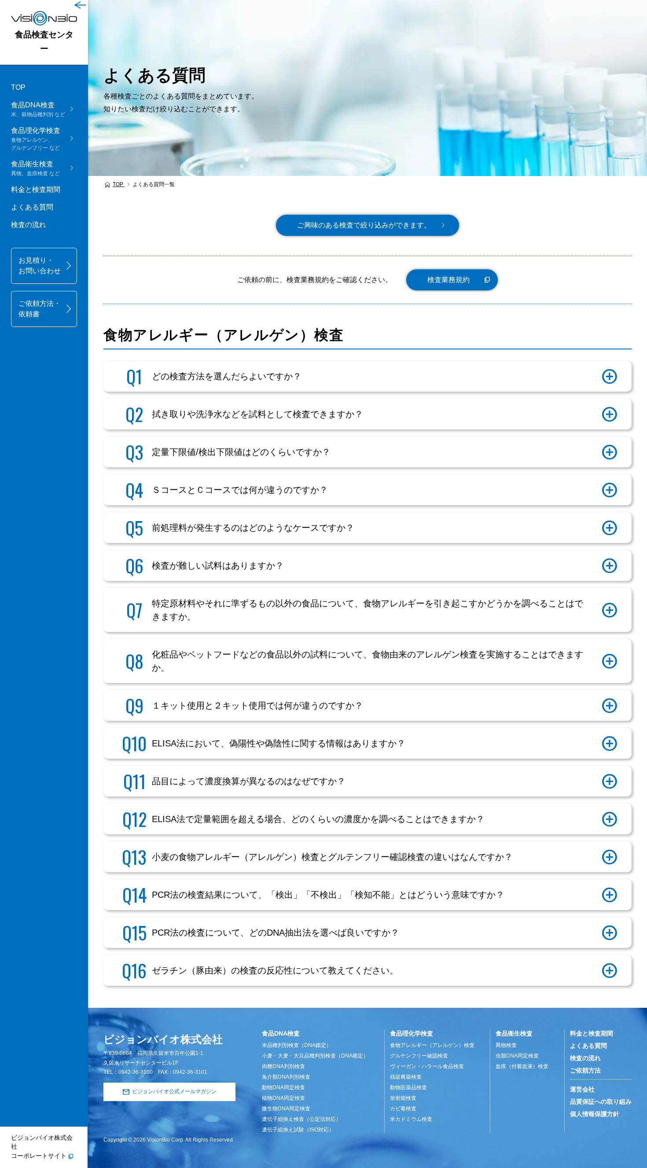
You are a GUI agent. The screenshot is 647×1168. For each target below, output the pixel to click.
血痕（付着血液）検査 (522, 1066)
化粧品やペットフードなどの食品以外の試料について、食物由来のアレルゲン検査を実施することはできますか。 (367, 661)
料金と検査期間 (35, 189)
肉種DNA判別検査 (283, 1066)
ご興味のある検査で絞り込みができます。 (364, 225)
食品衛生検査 (514, 1033)
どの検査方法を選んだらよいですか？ (226, 376)
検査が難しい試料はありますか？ (218, 565)
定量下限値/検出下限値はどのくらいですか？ (241, 452)
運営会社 (582, 1089)
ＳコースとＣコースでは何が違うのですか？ (240, 490)
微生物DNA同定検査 (286, 1109)
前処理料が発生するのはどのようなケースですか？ (253, 528)
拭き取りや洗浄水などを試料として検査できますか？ (257, 414)
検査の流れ (28, 224)
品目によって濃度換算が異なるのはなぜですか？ (249, 781)
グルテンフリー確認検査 (419, 1056)
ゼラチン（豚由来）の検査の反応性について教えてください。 (275, 970)
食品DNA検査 (281, 1033)
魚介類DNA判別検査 (286, 1077)
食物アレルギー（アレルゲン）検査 (432, 1045)
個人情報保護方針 (594, 1113)
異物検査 (506, 1045)
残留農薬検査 (406, 1077)
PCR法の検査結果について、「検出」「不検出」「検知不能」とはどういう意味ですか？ (328, 895)
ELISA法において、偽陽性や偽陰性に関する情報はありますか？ (278, 743)
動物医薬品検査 (408, 1087)
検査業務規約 (448, 279)
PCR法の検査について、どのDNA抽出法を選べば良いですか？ (275, 932)
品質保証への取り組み (601, 1101)
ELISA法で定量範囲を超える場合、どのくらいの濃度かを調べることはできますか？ (318, 819)
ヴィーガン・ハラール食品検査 (427, 1066)
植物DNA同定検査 (283, 1098)
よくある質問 (32, 207)
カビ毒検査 (403, 1109)
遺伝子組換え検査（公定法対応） (301, 1119)
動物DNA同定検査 (283, 1087)
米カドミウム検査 (411, 1119)
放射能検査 (403, 1098)
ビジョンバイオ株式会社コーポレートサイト (42, 1147)
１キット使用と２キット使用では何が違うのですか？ (257, 705)
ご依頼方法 (585, 1070)
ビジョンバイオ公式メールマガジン (174, 1091)
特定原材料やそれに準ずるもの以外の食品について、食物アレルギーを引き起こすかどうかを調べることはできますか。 (367, 610)
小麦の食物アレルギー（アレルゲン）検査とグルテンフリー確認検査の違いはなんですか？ (332, 857)
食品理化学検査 (411, 1033)
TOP (18, 87)
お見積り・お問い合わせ (39, 266)
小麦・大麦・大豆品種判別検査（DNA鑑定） (315, 1056)
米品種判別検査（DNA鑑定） (296, 1045)
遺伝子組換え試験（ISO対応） (298, 1130)
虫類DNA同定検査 (517, 1056)
